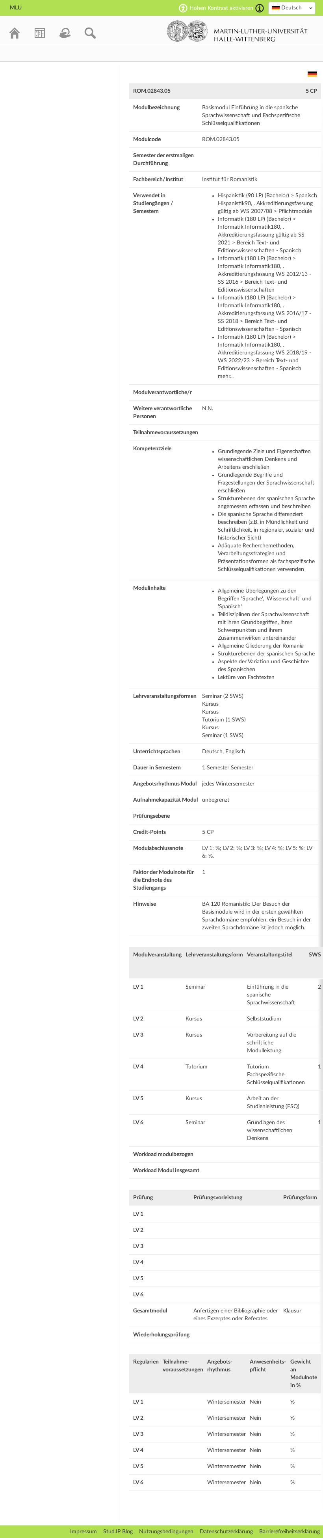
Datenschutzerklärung (226, 1531)
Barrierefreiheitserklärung (289, 1531)
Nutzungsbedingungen (166, 1531)
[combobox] (292, 8)
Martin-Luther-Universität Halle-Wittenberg (237, 31)
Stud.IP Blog (118, 1531)
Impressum (83, 1531)
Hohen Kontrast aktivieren (221, 8)
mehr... (226, 376)
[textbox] (292, 7)
